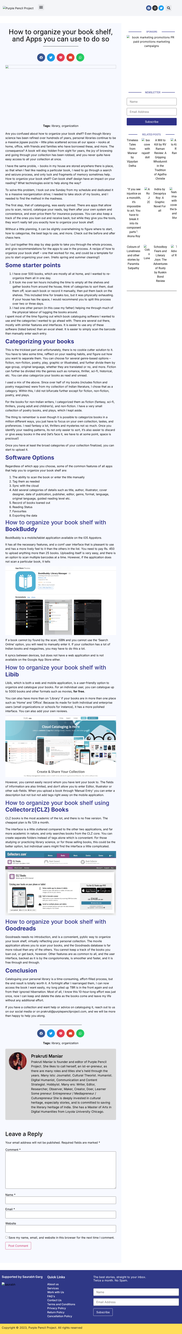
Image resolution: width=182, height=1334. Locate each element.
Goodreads (20, 928)
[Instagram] (155, 8)
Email (10, 1209)
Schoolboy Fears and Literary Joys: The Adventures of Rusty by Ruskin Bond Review (160, 264)
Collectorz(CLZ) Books (37, 809)
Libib (12, 674)
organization (70, 126)
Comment (13, 1149)
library (56, 126)
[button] (41, 7)
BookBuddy (21, 529)
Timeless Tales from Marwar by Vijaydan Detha (132, 153)
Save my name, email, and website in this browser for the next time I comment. (61, 1237)
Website (10, 1223)
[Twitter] (161, 8)
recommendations (30, 248)
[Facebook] (148, 8)
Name (10, 1194)
